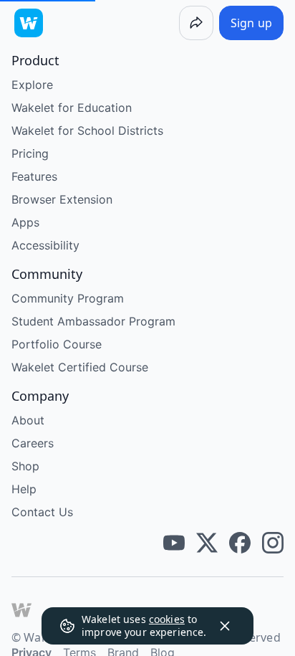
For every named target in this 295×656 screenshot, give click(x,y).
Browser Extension (61, 199)
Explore (32, 84)
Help (24, 489)
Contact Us (42, 512)
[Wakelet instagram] (273, 542)
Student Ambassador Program (93, 321)
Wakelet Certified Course (79, 367)
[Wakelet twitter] (207, 542)
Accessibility (45, 245)
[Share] (196, 23)
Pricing (30, 153)
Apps (25, 222)
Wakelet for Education (71, 107)
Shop (25, 466)
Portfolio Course (56, 344)
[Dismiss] (224, 625)
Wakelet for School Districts (87, 130)
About (27, 420)
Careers (32, 443)
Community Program (67, 298)
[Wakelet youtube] (174, 542)
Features (34, 176)
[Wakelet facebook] (240, 542)
